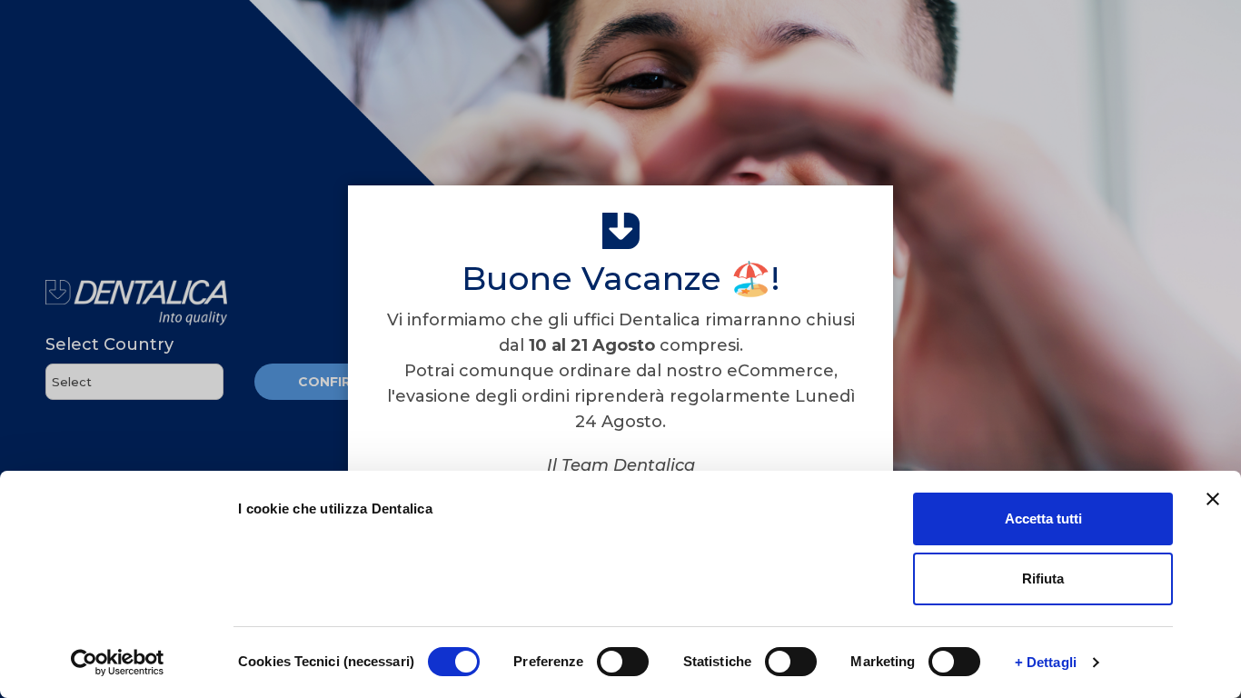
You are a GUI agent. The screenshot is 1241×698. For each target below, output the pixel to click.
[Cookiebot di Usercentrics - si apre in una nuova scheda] (117, 662)
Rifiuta (1043, 578)
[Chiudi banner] (1212, 499)
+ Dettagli (1046, 662)
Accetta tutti (1043, 518)
